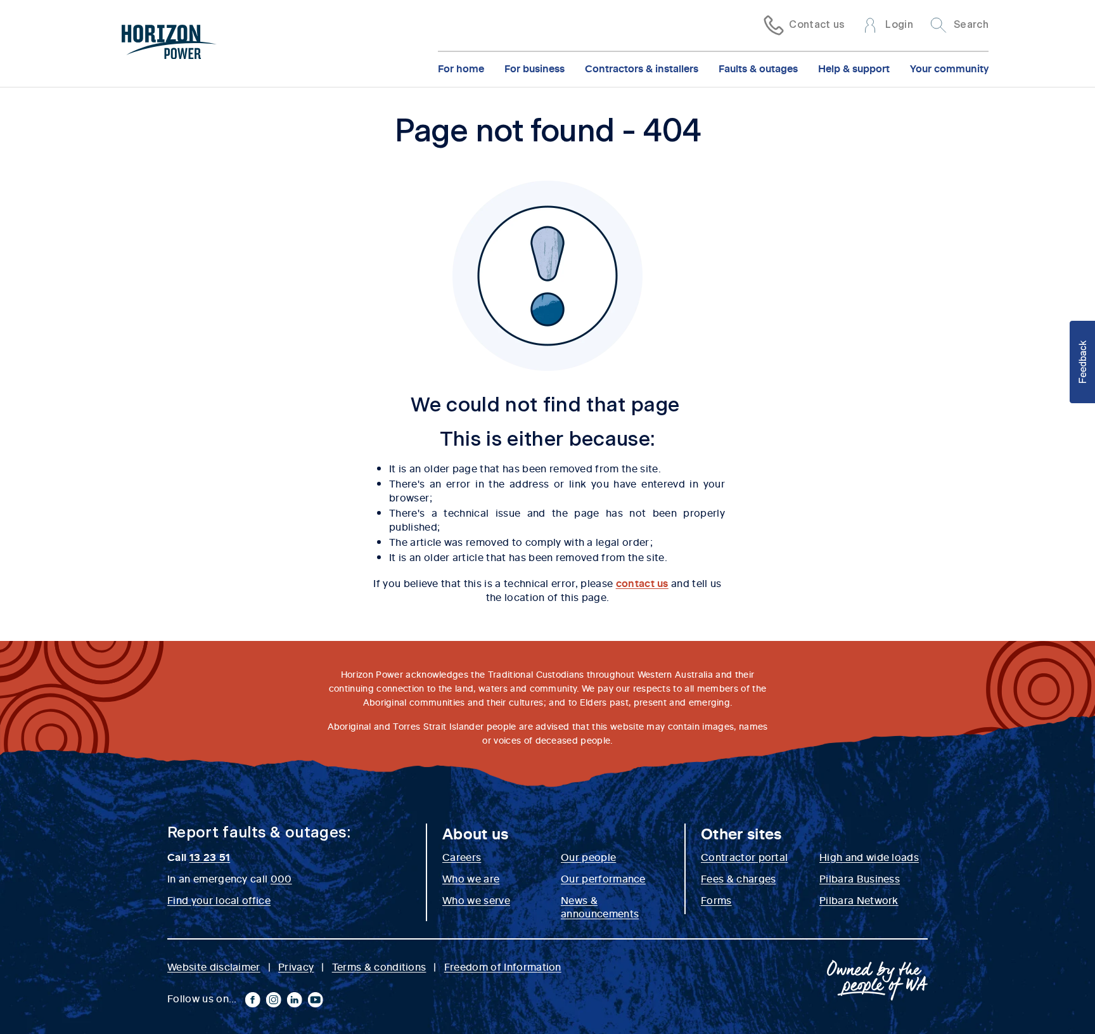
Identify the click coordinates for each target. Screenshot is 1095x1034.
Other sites (741, 833)
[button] (1082, 362)
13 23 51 (210, 856)
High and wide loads (869, 856)
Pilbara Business (859, 878)
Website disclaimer (213, 966)
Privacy (296, 966)
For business (534, 68)
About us (475, 833)
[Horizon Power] (169, 44)
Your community (949, 68)
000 (281, 878)
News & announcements (600, 907)
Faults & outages (758, 68)
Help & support (854, 68)
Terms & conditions (379, 966)
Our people (588, 856)
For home (461, 68)
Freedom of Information (502, 966)
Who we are (470, 878)
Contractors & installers (641, 68)
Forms (716, 900)
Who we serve (476, 900)
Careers (461, 856)
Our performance (603, 878)
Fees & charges (738, 878)
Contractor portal (744, 856)
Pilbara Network (859, 900)
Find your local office (219, 900)
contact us (642, 583)
